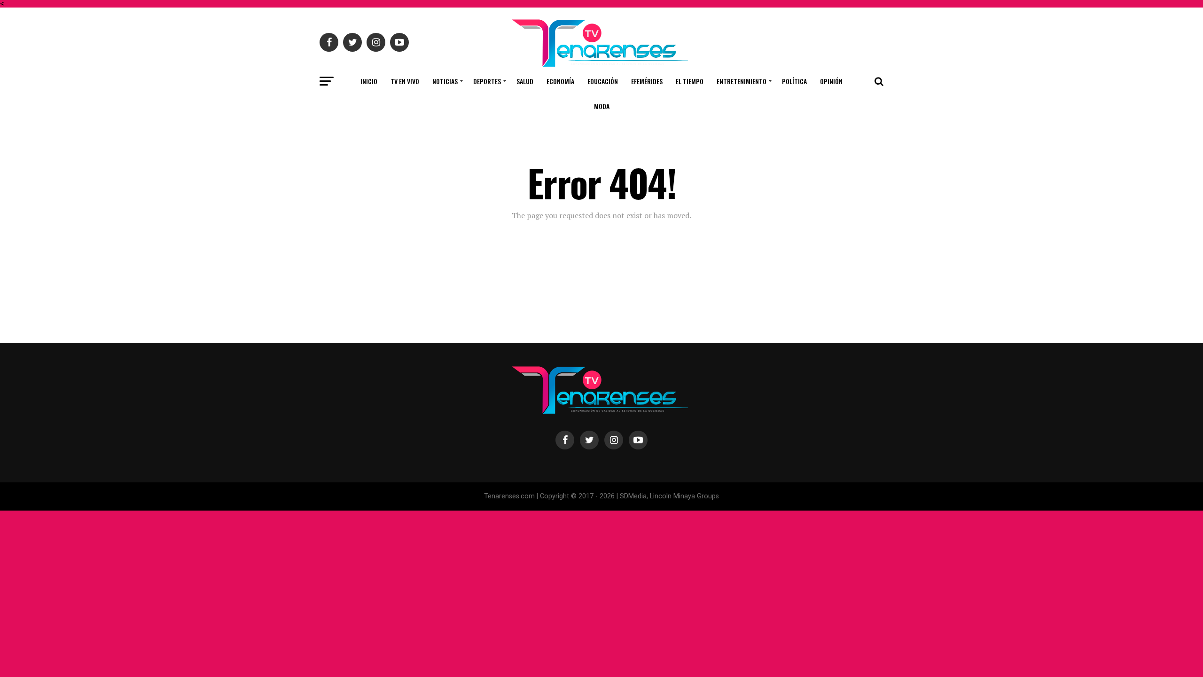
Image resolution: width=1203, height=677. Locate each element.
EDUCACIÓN (602, 81)
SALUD (524, 81)
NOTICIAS (445, 81)
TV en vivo (405, 81)
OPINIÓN (831, 81)
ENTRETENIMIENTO (741, 81)
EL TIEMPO (689, 81)
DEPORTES (487, 81)
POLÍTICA (794, 81)
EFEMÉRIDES (647, 81)
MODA (601, 106)
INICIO (368, 81)
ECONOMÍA (560, 81)
